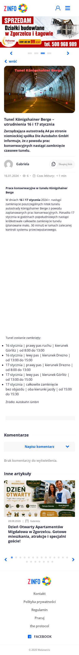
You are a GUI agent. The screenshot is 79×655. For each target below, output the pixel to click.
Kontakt (39, 593)
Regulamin (39, 610)
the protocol (39, 626)
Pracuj (39, 618)
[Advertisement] (39, 283)
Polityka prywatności (39, 602)
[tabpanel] (39, 32)
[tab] (30, 53)
